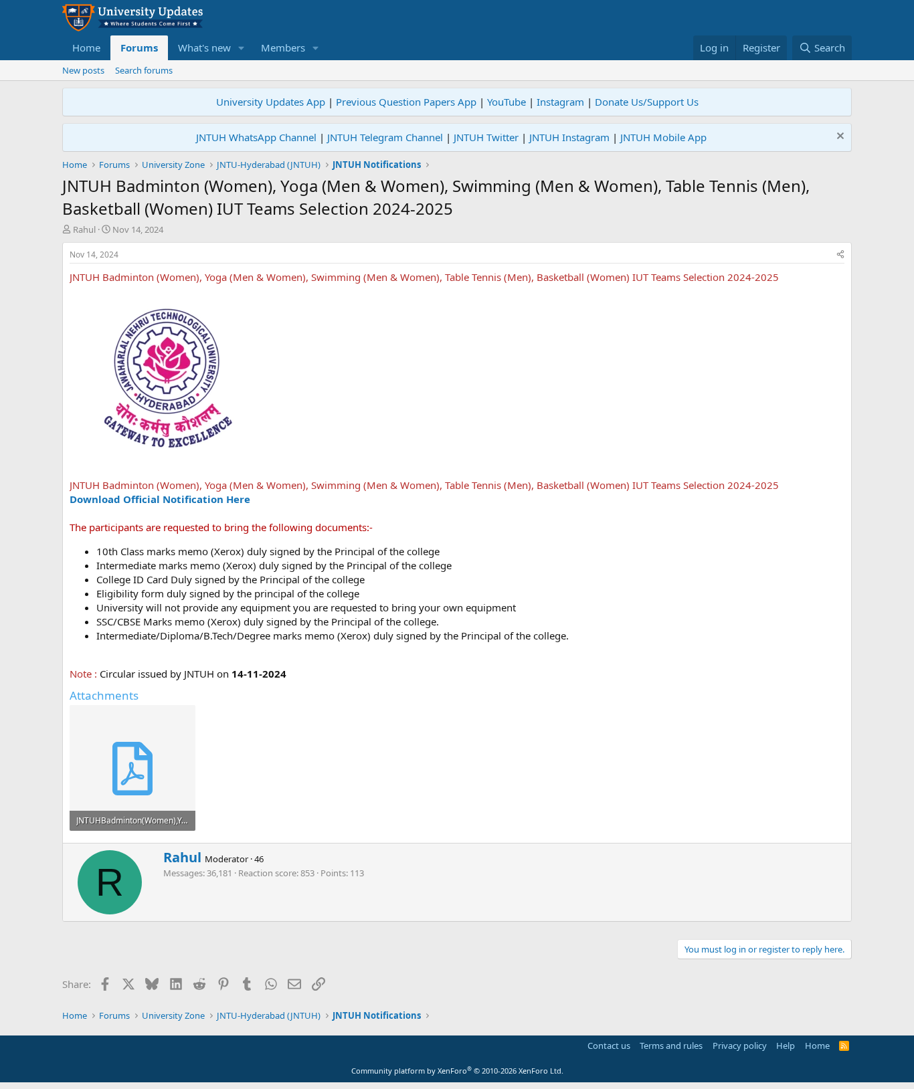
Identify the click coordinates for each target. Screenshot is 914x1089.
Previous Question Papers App (406, 101)
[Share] (840, 255)
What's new (204, 47)
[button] (241, 47)
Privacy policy (740, 1046)
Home (86, 47)
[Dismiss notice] (838, 137)
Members (283, 47)
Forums (139, 47)
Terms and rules (671, 1046)
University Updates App (270, 101)
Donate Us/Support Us (647, 101)
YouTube (506, 101)
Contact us (608, 1046)
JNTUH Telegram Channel (385, 137)
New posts (83, 70)
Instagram (560, 101)
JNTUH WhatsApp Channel (256, 137)
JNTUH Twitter (486, 137)
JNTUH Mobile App (663, 137)
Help (785, 1046)
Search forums (144, 70)
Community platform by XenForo (457, 1071)
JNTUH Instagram (569, 137)
